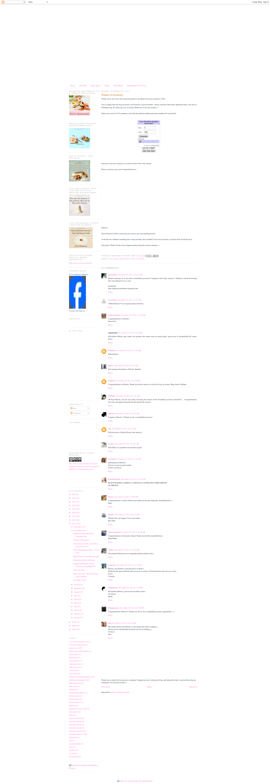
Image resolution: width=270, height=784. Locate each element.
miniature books (75, 724)
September (78, 588)
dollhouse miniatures (77, 680)
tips (70, 747)
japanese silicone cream (78, 708)
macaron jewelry (75, 718)
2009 (74, 625)
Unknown (111, 380)
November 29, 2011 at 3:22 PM (131, 587)
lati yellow (73, 712)
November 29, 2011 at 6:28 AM (127, 413)
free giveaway (74, 702)
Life (70, 715)
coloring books (75, 664)
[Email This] (146, 256)
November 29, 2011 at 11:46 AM (127, 550)
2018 (74, 498)
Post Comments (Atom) (120, 692)
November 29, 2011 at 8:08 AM (126, 497)
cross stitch (73, 673)
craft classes (73, 667)
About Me (83, 85)
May (76, 603)
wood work (73, 756)
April (76, 606)
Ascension (112, 458)
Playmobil (73, 737)
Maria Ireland (114, 532)
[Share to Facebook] (154, 256)
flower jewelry (74, 696)
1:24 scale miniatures (77, 644)
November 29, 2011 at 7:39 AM (133, 479)
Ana (109, 428)
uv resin (72, 753)
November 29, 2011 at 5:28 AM (126, 365)
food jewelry (73, 699)
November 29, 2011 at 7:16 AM (129, 459)
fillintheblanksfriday (77, 692)
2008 (74, 629)
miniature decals (75, 727)
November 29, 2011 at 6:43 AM (127, 443)
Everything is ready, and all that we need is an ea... (86, 545)
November (78, 530)
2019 (74, 494)
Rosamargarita (114, 479)
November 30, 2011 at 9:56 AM (124, 623)
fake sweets (73, 686)
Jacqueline (112, 274)
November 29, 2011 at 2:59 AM (133, 315)
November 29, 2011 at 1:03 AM (129, 300)
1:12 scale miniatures (77, 641)
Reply (110, 292)
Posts (74, 408)
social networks (75, 743)
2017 (74, 501)
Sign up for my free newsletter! (80, 263)
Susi (109, 623)
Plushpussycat (113, 607)
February (77, 613)
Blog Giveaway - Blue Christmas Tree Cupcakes (86, 575)
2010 (74, 622)
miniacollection (114, 315)
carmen (111, 443)
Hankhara (112, 350)
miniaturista (113, 587)
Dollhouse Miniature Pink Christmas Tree (83, 535)
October (77, 584)
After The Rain (79, 570)
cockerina (112, 565)
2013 (74, 516)
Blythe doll (73, 657)
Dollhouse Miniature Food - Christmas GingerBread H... (85, 565)
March (76, 610)
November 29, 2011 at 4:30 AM (130, 332)
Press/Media (118, 85)
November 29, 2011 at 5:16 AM (129, 350)
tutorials (72, 750)
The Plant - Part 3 (80, 580)
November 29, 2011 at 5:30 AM (128, 380)
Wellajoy (111, 395)
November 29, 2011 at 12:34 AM (130, 274)
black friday (73, 654)
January (77, 617)
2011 (74, 523)
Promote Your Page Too (77, 311)
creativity (72, 670)
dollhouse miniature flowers (79, 676)
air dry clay (73, 648)
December (78, 527)
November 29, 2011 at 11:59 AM (129, 565)
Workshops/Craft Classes (136, 85)
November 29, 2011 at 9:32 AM (127, 514)
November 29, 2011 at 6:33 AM (124, 428)
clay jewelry (73, 660)
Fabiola (111, 514)
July (76, 595)
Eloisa (111, 365)
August (77, 592)
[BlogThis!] (149, 256)
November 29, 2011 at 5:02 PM (132, 608)
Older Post (193, 687)
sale (70, 740)
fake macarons (74, 683)
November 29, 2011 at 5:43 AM (128, 396)
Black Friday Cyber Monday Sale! (87, 556)
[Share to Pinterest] (157, 256)
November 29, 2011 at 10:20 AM (132, 532)
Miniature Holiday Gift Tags (84, 560)
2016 (74, 505)
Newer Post (105, 687)
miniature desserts (76, 731)
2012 (74, 520)
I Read (107, 85)
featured (72, 689)
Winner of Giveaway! (82, 540)
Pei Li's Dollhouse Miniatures (78, 274)
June (76, 599)
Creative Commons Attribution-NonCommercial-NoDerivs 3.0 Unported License (84, 466)
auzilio (111, 549)
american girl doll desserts (79, 651)
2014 (74, 512)
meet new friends (75, 721)
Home (72, 85)
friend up (72, 705)
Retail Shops (96, 85)
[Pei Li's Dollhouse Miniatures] (77, 308)
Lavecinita (112, 299)
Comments (76, 413)
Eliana (110, 496)
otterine (111, 413)
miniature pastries (76, 734)
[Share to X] (152, 256)
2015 (74, 509)
